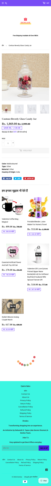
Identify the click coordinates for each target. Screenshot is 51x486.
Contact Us (25, 394)
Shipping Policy (25, 413)
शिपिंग (15, 132)
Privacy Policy (25, 400)
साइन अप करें (44, 448)
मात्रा (3, 139)
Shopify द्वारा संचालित (30, 477)
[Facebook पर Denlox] (46, 470)
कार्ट (47, 3)
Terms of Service (25, 416)
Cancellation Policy (25, 407)
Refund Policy (25, 410)
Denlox (19, 477)
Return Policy (25, 404)
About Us (25, 397)
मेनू (6, 3)
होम (3, 45)
